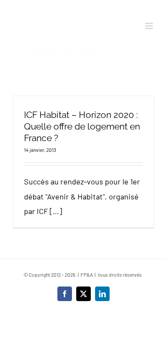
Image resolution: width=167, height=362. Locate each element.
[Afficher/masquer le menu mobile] (149, 25)
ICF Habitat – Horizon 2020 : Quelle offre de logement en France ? (82, 126)
